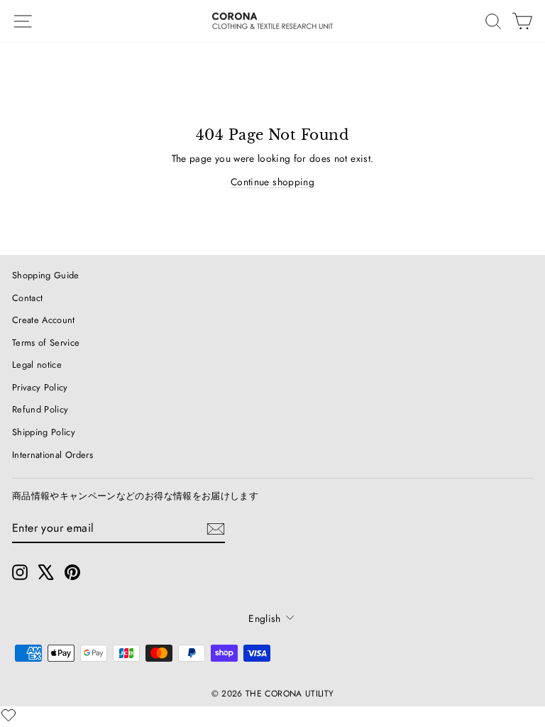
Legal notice (37, 364)
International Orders (52, 454)
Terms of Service (46, 342)
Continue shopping (272, 182)
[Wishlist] (8, 714)
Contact (27, 298)
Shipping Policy (43, 432)
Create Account (43, 320)
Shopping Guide (45, 275)
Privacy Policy (40, 387)
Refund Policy (40, 409)
